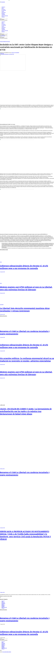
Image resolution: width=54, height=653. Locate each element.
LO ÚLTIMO (10, 54)
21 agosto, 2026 (2, 271)
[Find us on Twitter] (0, 1)
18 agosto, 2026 (2, 293)
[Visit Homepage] (2, 35)
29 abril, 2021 (2, 53)
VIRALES (3, 16)
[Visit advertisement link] (3, 403)
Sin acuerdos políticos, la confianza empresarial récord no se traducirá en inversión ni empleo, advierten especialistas (27, 359)
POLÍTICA (3, 9)
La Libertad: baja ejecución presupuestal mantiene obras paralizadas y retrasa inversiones (25, 309)
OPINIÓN (3, 14)
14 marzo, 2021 (2, 468)
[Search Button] (7, 33)
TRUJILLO (3, 7)
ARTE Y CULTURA (5, 15)
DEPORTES (4, 12)
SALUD (3, 11)
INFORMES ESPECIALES (6, 41)
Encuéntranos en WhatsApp (5, 0)
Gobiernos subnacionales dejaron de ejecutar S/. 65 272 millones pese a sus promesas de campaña (24, 267)
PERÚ (3, 8)
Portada (1, 41)
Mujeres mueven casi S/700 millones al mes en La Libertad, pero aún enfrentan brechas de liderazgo (26, 288)
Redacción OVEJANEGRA (15, 52)
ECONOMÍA (4, 10)
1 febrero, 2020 (2, 592)
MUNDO (3, 13)
